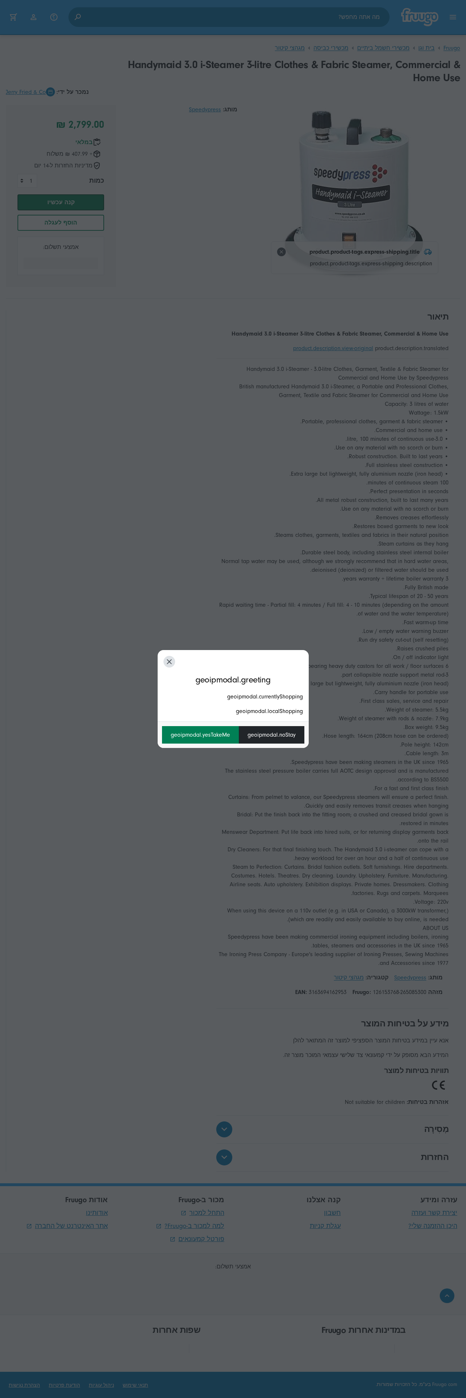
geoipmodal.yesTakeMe (200, 735)
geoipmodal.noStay (272, 735)
